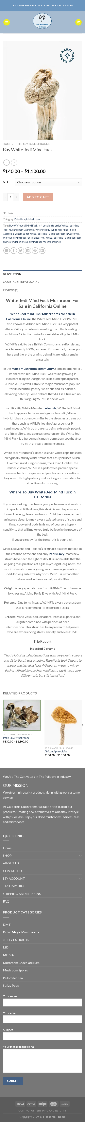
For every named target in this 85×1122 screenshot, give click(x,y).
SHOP (7, 855)
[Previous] (3, 733)
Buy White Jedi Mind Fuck (23, 225)
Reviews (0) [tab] (10, 290)
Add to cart (38, 197)
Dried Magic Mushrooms (32, 143)
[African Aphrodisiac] (63, 722)
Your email (10, 1013)
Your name (10, 996)
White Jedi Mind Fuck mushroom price (40, 241)
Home (7, 143)
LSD (5, 947)
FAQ (6, 901)
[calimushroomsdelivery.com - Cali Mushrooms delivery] (42, 22)
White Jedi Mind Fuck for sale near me (23, 237)
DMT (7, 924)
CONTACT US (13, 871)
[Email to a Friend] (28, 250)
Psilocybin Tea (13, 978)
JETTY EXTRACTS (16, 940)
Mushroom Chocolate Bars (21, 963)
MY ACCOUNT (14, 878)
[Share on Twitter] (21, 250)
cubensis (49, 408)
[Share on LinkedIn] (42, 250)
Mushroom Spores (15, 970)
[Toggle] (80, 855)
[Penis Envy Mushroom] (22, 715)
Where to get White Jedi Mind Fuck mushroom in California (47, 233)
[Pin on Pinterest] (35, 250)
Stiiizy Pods (11, 985)
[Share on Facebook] (13, 250)
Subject (8, 1030)
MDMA (8, 955)
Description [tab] (12, 274)
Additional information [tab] (21, 282)
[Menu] (6, 22)
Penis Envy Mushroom (16, 737)
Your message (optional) (19, 1046)
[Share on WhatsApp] (6, 250)
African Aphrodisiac (55, 751)
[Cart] (78, 22)
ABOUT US (11, 863)
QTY (5, 181)
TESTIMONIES (13, 886)
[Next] (82, 733)
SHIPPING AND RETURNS (22, 893)
